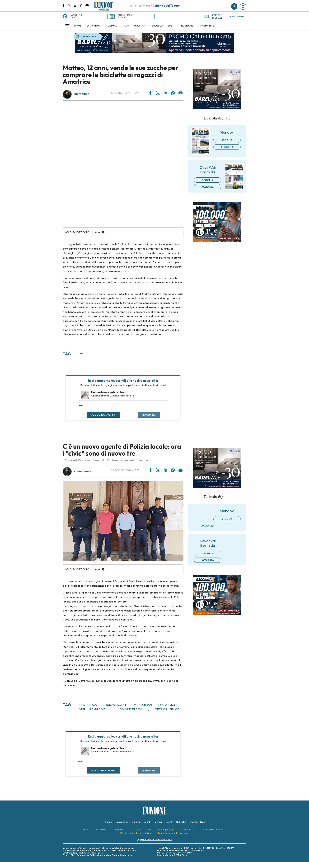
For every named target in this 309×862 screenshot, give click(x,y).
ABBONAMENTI (237, 16)
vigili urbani (143, 705)
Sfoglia (227, 140)
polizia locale (89, 705)
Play (97, 232)
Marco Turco (81, 94)
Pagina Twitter (71, 5)
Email (81, 405)
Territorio (144, 5)
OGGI (74, 17)
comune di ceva (131, 709)
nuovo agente (117, 705)
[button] (243, 6)
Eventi (121, 17)
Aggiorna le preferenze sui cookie (154, 839)
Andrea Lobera (82, 471)
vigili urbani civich (93, 709)
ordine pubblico (167, 709)
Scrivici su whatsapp (82, 5)
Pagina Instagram (77, 5)
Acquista (227, 147)
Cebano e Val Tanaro (166, 5)
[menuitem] (78, 26)
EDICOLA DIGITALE (217, 16)
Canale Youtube (87, 5)
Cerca (234, 6)
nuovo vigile (168, 705)
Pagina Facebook (65, 5)
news (80, 354)
